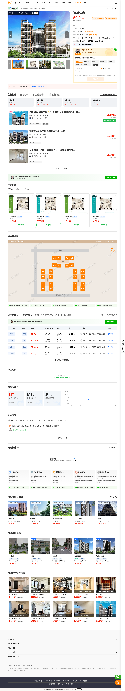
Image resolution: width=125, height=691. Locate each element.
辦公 (63, 2)
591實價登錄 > (25, 8)
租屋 (43, 2)
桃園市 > (32, 8)
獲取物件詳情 (110, 120)
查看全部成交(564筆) (62, 360)
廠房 (69, 2)
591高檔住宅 (84, 681)
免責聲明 (52, 684)
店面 (56, 2)
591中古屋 (65, 681)
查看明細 (111, 334)
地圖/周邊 (111, 447)
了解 (36, 13)
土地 (50, 2)
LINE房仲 (112, 177)
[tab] (13, 315)
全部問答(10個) (62, 438)
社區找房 (78, 2)
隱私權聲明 (92, 75)
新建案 (28, 2)
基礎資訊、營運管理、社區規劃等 (91, 41)
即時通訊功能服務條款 (102, 75)
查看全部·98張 (61, 55)
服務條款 (87, 75)
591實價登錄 (38, 681)
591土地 (57, 681)
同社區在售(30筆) (61, 168)
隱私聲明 (73, 689)
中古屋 (36, 2)
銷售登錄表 (108, 315)
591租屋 (75, 681)
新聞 (85, 2)
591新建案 (48, 681)
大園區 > (37, 8)
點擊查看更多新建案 (38, 86)
